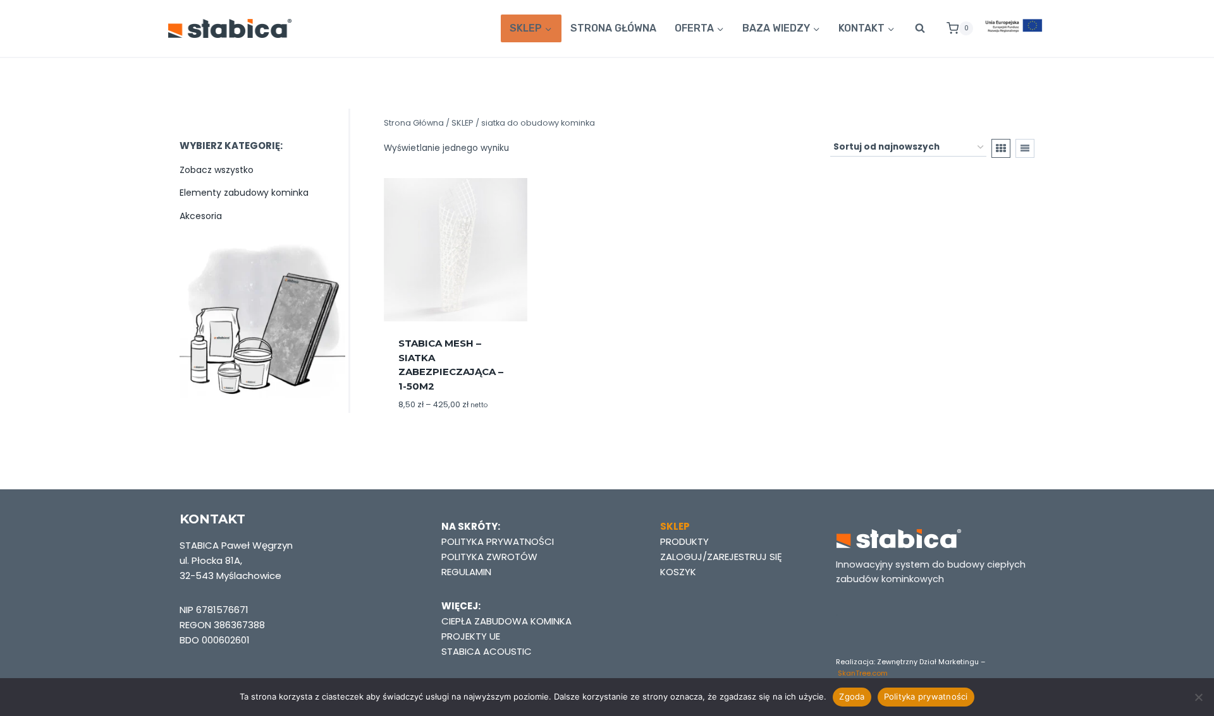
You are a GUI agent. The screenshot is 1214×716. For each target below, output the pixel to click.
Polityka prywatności (926, 696)
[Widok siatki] (1000, 148)
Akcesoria (201, 216)
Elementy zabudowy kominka (244, 192)
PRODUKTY (684, 541)
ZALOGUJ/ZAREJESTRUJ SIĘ (721, 556)
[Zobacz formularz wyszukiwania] (920, 28)
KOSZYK (678, 571)
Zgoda (851, 696)
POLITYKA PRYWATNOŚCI (497, 541)
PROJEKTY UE (470, 636)
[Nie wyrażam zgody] (1198, 697)
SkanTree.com (863, 673)
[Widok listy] (1024, 148)
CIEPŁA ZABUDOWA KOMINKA (506, 621)
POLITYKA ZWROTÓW (489, 556)
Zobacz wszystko (217, 170)
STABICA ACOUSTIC (486, 651)
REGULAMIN (466, 571)
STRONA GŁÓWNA (613, 28)
